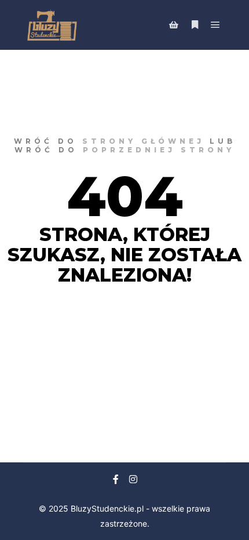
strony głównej (143, 141)
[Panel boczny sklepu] (173, 24)
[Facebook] (115, 479)
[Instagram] (133, 479)
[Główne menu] (215, 24)
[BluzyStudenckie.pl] (52, 25)
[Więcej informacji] (194, 24)
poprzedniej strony (159, 149)
